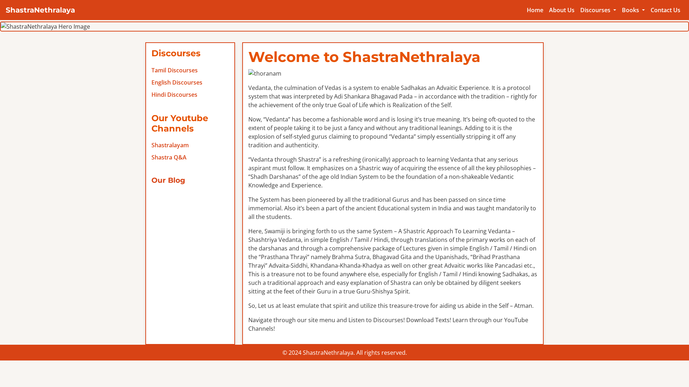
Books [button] (631, 10)
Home (535, 10)
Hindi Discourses (174, 95)
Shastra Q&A (169, 157)
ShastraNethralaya (40, 10)
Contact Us (665, 10)
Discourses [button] (596, 10)
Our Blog (168, 180)
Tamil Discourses (174, 70)
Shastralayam (170, 145)
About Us (562, 10)
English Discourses (176, 82)
